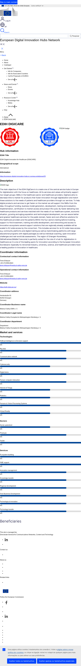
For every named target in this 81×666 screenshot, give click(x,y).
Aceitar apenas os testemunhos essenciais (56, 661)
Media (10, 103)
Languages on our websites (13, 632)
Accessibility (8, 642)
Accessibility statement (12, 564)
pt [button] (6, 26)
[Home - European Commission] (9, 12)
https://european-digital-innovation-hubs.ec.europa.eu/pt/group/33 (23, 176)
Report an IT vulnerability (13, 630)
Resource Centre (10, 98)
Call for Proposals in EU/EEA (18, 76)
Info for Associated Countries (18, 73)
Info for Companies (14, 71)
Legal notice (8, 640)
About (6, 62)
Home (6, 60)
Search (7, 32)
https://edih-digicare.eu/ (8, 287)
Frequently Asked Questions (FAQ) (16, 571)
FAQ (5, 110)
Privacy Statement (10, 573)
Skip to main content (8, 2)
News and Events (10, 84)
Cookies (7, 635)
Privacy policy (9, 637)
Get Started (8, 68)
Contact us (7, 626)
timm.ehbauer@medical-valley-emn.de (13, 265)
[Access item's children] (14, 68)
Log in (7, 21)
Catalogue (7, 65)
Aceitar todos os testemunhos (21, 661)
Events (10, 89)
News (10, 87)
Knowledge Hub (13, 100)
